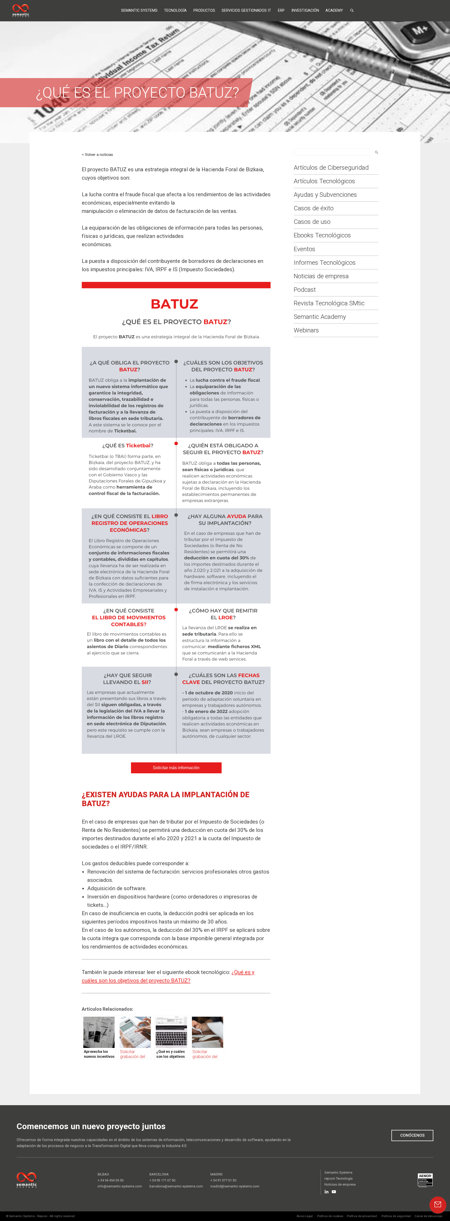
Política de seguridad (396, 1216)
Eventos (304, 249)
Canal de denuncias (428, 1216)
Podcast (305, 289)
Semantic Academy (320, 316)
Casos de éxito (314, 208)
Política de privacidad (362, 1216)
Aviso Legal (305, 1216)
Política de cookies (330, 1216)
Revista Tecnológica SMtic (329, 303)
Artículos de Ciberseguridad (331, 167)
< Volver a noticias (97, 155)
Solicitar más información (176, 768)
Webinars (306, 330)
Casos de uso (312, 221)
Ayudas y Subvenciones (325, 194)
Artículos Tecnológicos (324, 181)
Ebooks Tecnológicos (322, 235)
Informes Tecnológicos (325, 262)
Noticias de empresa (321, 276)
